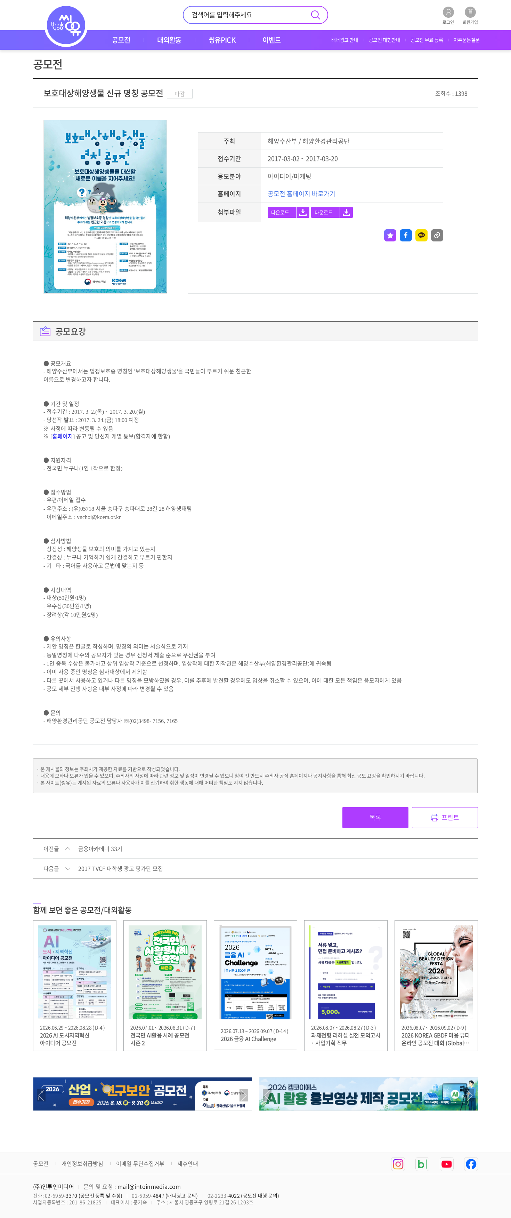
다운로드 (280, 212)
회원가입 (470, 21)
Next (244, 1095)
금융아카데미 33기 (100, 849)
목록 (375, 817)
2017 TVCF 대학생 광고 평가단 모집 (120, 869)
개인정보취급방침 (82, 1163)
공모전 (41, 1163)
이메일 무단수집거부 (140, 1163)
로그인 (448, 21)
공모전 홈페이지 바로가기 (301, 193)
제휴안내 (187, 1163)
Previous (41, 1095)
